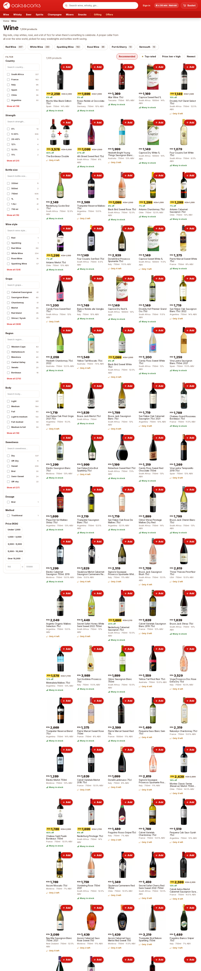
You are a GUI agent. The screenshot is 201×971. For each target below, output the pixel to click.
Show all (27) (13, 488)
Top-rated (148, 56)
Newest (191, 56)
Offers (109, 14)
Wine (6, 14)
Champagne (55, 14)
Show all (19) (13, 106)
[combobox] (100, 5)
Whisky (17, 14)
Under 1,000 (14, 529)
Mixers (70, 14)
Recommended (127, 56)
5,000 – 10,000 (15, 551)
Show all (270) (14, 379)
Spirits (39, 14)
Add (68, 67)
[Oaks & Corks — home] (31, 5)
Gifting (97, 14)
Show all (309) (14, 324)
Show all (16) (13, 433)
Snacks (82, 14)
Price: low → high (171, 56)
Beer (28, 14)
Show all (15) (13, 215)
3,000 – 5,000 (15, 544)
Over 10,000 (14, 558)
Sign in (146, 5)
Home (6, 21)
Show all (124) (14, 270)
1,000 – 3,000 (15, 537)
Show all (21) (13, 161)
